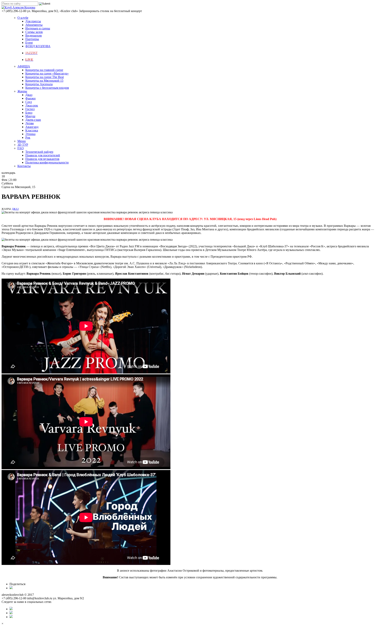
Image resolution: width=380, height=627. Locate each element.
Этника (30, 134)
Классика (31, 130)
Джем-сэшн (33, 119)
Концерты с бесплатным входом (47, 87)
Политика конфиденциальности (47, 162)
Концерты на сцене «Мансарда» (47, 73)
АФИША (23, 66)
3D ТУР (22, 144)
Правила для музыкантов (42, 159)
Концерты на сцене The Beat (44, 77)
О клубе (22, 17)
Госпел (30, 109)
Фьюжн (30, 98)
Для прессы (33, 21)
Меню (21, 141)
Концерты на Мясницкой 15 (44, 80)
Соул (28, 102)
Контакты (24, 166)
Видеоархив (33, 35)
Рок (27, 137)
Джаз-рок (31, 105)
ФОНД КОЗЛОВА (37, 46)
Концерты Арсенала (39, 84)
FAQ (20, 148)
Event (29, 42)
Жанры (22, 91)
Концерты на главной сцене (44, 70)
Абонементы (34, 24)
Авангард (31, 127)
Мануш (30, 116)
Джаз (28, 94)
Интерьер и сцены (37, 28)
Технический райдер (39, 151)
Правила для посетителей (42, 155)
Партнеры (32, 39)
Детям (29, 123)
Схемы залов (34, 32)
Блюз (28, 112)
